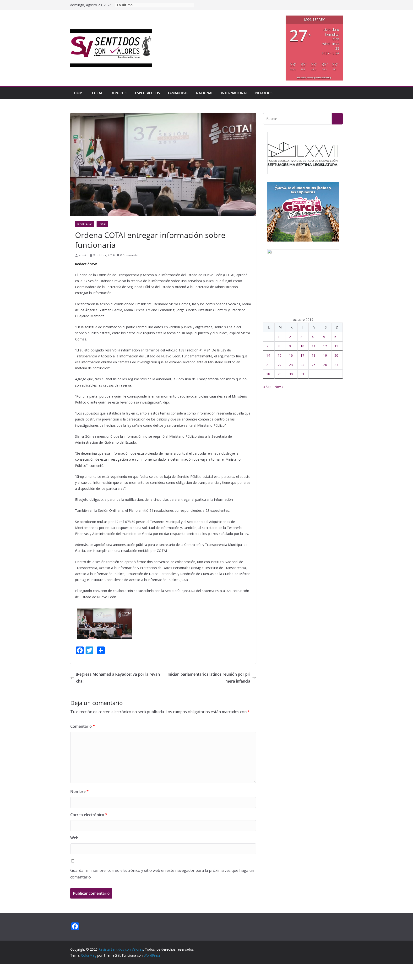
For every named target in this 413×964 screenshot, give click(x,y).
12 (325, 346)
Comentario (82, 726)
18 (313, 355)
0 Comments (128, 255)
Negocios (263, 93)
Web (74, 837)
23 (291, 364)
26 (325, 364)
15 (280, 355)
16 (291, 355)
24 (302, 364)
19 (325, 355)
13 (336, 346)
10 (302, 346)
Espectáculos (147, 93)
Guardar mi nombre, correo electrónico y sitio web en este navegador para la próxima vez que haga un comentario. (162, 874)
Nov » (278, 386)
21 (268, 364)
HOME (79, 93)
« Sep (267, 386)
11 (313, 346)
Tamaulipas (178, 93)
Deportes (118, 93)
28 (268, 374)
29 (280, 374)
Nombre (79, 791)
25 (313, 364)
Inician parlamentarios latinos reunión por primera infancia (209, 678)
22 (280, 364)
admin (83, 255)
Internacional (234, 93)
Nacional (204, 93)
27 (336, 364)
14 (268, 355)
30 (291, 374)
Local (97, 93)
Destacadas (84, 224)
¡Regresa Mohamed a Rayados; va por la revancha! (118, 678)
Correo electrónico (88, 814)
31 (302, 374)
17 (302, 355)
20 (336, 355)
